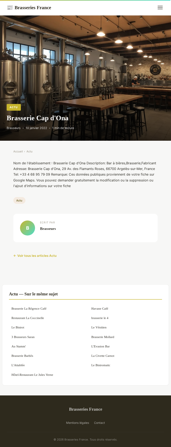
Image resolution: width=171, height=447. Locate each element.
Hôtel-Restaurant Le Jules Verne (32, 374)
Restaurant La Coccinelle (27, 318)
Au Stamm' (18, 346)
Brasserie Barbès (22, 355)
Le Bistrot (17, 327)
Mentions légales (77, 422)
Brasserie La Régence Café (29, 308)
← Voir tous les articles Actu (35, 256)
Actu (14, 107)
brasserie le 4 (99, 318)
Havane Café (99, 308)
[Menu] (160, 7)
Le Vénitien (99, 327)
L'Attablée (18, 365)
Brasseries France (29, 7)
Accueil (18, 151)
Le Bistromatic (100, 365)
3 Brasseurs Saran (23, 337)
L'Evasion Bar (100, 346)
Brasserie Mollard (102, 337)
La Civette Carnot (102, 355)
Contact (99, 422)
